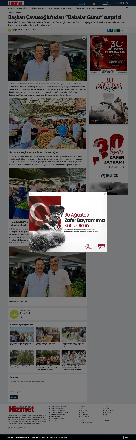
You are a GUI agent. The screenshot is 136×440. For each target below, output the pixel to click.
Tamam (126, 437)
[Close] (105, 194)
